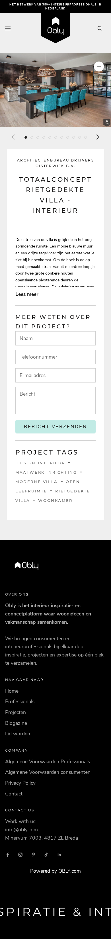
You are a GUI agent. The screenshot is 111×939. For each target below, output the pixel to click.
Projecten (15, 712)
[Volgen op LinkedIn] (59, 854)
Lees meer (26, 294)
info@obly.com (21, 829)
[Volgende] (97, 137)
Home (11, 691)
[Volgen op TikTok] (46, 854)
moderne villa (36, 481)
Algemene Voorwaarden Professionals (47, 761)
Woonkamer (55, 500)
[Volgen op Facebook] (7, 854)
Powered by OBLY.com (55, 871)
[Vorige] (13, 137)
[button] (55, 90)
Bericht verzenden (55, 426)
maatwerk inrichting (46, 472)
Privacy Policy (20, 783)
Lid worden (17, 733)
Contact (13, 793)
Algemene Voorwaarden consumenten (48, 772)
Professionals (19, 701)
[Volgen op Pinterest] (33, 854)
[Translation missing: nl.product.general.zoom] (99, 66)
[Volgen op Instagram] (20, 854)
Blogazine (16, 723)
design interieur (41, 463)
